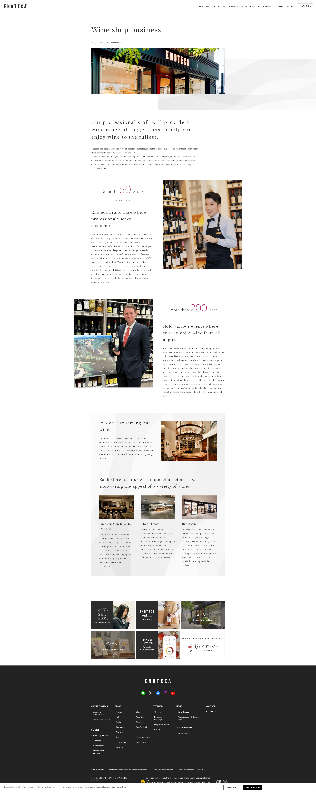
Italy (118, 717)
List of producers (143, 737)
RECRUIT (291, 6)
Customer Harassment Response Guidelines (127, 769)
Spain (118, 722)
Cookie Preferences (186, 769)
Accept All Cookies (252, 787)
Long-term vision (161, 724)
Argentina (140, 717)
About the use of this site (162, 769)
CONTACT (280, 6)
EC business (97, 740)
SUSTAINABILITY (265, 6)
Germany (120, 727)
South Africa (121, 742)
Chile (138, 712)
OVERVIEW (242, 6)
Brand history (141, 742)
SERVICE (221, 6)
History (157, 729)
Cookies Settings (232, 787)
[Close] (312, 787)
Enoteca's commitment (98, 713)
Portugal (119, 732)
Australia (139, 722)
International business (98, 751)
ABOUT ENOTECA (207, 6)
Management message (159, 718)
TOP (93, 42)
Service (101, 42)
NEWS (252, 6)
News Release (183, 712)
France (119, 712)
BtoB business (99, 745)
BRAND (231, 6)
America (119, 747)
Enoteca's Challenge (101, 719)
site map (202, 769)
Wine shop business (101, 735)
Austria (119, 737)
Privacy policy (97, 769)
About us (157, 712)
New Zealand (141, 727)
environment (183, 733)
